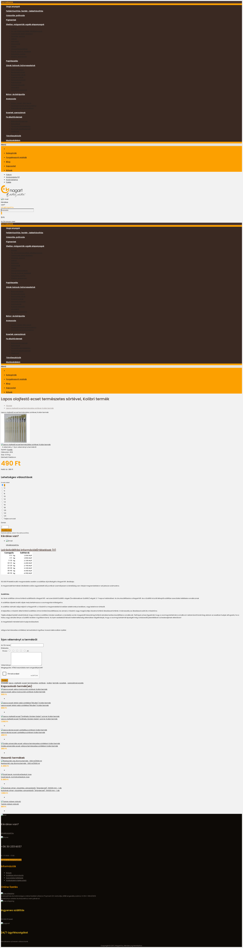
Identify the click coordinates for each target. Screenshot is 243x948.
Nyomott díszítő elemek (21, 129)
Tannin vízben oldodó (10, 804)
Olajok (13, 46)
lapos (11, 683)
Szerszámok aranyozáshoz (22, 108)
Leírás (5, 550)
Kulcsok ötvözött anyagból (18, 86)
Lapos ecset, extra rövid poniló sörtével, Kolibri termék (23, 692)
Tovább (4, 680)
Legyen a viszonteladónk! (11, 860)
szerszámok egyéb (76, 683)
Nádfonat (15, 131)
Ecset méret (5, 482)
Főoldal (9, 405)
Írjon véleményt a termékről (25, 447)
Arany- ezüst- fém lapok (21, 103)
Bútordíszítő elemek (19, 121)
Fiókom (9, 175)
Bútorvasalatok (17, 70)
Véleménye (6, 665)
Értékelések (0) (46, 550)
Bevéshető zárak (18, 72)
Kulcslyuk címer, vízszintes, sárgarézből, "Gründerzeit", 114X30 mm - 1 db (30, 790)
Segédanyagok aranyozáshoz (23, 106)
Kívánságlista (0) (13, 177)
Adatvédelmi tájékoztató (16, 880)
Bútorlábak (15, 124)
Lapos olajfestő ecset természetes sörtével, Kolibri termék (30, 408)
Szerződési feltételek (14, 878)
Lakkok (14, 39)
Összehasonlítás (22, 533)
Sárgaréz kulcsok (18, 80)
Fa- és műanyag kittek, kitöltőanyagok (26, 31)
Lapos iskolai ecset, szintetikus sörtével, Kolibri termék (23, 732)
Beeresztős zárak (18, 75)
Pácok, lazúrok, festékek (21, 51)
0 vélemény (7, 447)
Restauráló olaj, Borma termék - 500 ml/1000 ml (20, 763)
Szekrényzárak (17, 77)
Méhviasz (15, 41)
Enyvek (14, 28)
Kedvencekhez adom (8, 533)
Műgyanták (15, 44)
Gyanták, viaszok (18, 36)
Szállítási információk (22, 550)
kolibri (49, 683)
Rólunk (9, 873)
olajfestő (17, 683)
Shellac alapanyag (19, 56)
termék (56, 683)
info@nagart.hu (7, 207)
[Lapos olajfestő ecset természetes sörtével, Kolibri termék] (15, 442)
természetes (32, 683)
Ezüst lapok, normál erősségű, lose (15, 777)
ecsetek (62, 683)
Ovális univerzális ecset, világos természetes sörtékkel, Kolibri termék (29, 746)
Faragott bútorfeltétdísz (21, 126)
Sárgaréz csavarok (19, 90)
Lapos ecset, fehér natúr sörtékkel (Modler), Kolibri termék (25, 705)
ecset (24, 683)
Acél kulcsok (16, 82)
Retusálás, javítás (18, 54)
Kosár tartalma (12, 180)
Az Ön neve (5, 645)
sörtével (42, 683)
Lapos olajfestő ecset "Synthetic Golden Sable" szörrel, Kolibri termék (29, 719)
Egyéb (10, 449)
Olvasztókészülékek (19, 49)
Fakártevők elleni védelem (22, 34)
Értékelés (4, 648)
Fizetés (8, 182)
